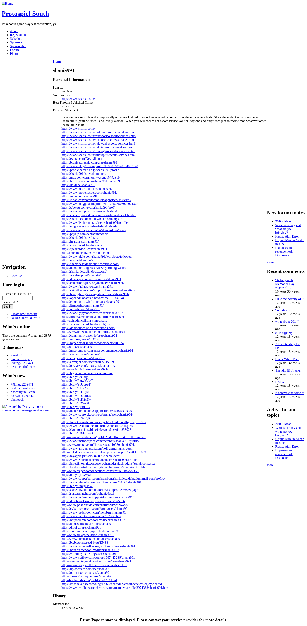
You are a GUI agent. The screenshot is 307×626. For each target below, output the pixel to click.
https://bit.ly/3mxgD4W (77, 486)
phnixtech (17, 399)
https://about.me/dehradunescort (82, 245)
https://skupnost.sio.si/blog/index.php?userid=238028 (96, 429)
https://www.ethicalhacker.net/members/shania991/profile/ (99, 459)
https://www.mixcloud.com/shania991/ (86, 188)
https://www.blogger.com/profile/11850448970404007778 (99, 166)
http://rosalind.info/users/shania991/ (84, 369)
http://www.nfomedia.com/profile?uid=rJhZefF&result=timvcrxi (103, 437)
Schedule (16, 38)
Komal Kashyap (21, 359)
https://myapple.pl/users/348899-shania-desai (90, 456)
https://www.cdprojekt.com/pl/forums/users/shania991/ (97, 414)
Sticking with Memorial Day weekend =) (284, 283)
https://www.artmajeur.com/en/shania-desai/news (93, 230)
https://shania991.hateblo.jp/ (79, 237)
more (270, 262)
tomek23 (16, 355)
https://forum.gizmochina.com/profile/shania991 (92, 316)
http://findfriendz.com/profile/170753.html (89, 580)
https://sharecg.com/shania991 (81, 354)
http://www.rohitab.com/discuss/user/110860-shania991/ (98, 444)
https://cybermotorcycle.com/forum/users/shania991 (95, 508)
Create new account (24, 314)
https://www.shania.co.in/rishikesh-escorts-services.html (98, 140)
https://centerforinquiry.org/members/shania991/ (92, 283)
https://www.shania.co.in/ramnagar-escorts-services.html (98, 151)
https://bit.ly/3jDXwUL (76, 475)
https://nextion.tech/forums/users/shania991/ (90, 550)
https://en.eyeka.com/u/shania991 (83, 358)
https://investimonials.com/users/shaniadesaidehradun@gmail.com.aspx (108, 463)
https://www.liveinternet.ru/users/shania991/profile (94, 222)
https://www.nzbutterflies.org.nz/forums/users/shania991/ (98, 546)
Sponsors (16, 42)
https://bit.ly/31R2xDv (76, 399)
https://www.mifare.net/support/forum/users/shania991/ (97, 497)
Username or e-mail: (17, 293)
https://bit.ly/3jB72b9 (75, 388)
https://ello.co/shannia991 (78, 260)
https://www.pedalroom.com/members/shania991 (93, 512)
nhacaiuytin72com (23, 392)
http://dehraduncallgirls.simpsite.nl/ (84, 320)
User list (16, 276)
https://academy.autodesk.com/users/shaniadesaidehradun (98, 215)
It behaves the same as (289, 393)
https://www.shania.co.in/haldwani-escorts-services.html (98, 143)
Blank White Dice (287, 359)
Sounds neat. (283, 310)
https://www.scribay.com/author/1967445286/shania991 (98, 557)
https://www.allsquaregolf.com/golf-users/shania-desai (96, 448)
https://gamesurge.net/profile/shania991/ (87, 523)
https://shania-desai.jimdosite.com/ (83, 271)
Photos (14, 53)
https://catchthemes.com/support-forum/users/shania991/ (98, 290)
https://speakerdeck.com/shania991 (84, 249)
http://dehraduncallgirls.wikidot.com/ (85, 252)
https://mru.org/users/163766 (80, 339)
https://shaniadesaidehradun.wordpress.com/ (90, 264)
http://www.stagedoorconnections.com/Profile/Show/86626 (100, 471)
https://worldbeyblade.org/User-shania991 (89, 554)
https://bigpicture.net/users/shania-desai (87, 373)
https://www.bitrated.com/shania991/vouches (91, 516)
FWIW (279, 381)
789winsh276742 (22, 395)
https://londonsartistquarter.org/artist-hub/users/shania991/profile (103, 467)
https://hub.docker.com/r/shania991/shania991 (91, 181)
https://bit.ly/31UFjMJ (75, 392)
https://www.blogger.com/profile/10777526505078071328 (99, 204)
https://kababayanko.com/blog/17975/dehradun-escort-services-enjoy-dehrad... (112, 584)
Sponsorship (18, 46)
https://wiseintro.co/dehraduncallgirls (85, 324)
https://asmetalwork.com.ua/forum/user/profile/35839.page (99, 490)
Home (57, 61)
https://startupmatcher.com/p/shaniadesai (87, 493)
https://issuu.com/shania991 (79, 196)
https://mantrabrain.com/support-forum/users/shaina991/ (97, 411)
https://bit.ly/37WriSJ (75, 403)
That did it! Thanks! (288, 370)
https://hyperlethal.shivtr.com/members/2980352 (92, 343)
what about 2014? (287, 321)
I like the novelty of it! (289, 299)
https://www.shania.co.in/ (78, 99)
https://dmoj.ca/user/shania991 (81, 527)
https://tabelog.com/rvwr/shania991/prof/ (88, 207)
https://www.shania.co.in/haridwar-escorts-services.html (98, 132)
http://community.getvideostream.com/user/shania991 (96, 561)
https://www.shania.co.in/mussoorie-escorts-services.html (98, 136)
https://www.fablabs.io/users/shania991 (87, 286)
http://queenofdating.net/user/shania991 (87, 576)
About (14, 31)
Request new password (26, 317)
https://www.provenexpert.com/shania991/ (89, 192)
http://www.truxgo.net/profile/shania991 (87, 535)
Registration (18, 35)
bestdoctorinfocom (23, 366)
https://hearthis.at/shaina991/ (80, 241)
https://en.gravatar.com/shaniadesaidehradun (90, 226)
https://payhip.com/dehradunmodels (84, 234)
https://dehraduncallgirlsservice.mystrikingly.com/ (93, 268)
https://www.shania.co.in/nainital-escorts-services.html (97, 147)
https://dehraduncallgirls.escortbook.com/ (88, 328)
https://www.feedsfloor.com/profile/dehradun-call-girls (97, 426)
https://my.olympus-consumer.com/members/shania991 (97, 350)
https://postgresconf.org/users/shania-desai (89, 365)
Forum (14, 50)
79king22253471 (22, 363)
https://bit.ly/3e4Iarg (74, 377)
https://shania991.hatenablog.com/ (83, 173)
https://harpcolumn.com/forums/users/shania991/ (93, 520)
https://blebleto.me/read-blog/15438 (84, 542)
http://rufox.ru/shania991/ (78, 347)
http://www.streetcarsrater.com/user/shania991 (91, 538)
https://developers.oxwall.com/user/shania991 (91, 279)
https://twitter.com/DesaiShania (81, 158)
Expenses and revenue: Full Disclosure (284, 251)
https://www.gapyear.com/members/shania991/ (92, 313)
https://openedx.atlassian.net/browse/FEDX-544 (92, 298)
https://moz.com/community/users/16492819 (90, 177)
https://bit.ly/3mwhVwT (77, 380)
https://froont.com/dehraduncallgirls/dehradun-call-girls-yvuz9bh (103, 422)
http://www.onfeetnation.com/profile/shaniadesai (93, 331)
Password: (10, 302)
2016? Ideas (283, 221)
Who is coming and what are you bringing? (288, 228)
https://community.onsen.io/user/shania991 (89, 335)
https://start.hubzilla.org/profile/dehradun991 (90, 531)
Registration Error (287, 236)
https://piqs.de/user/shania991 (80, 309)
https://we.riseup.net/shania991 (81, 275)
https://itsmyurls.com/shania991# (82, 305)
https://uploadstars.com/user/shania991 (86, 569)
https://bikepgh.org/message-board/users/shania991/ (95, 294)
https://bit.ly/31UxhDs (76, 395)
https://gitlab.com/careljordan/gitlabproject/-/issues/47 (96, 200)
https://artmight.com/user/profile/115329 (87, 362)
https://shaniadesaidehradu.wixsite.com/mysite (91, 219)
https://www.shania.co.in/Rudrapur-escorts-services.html (98, 155)
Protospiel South (25, 13)
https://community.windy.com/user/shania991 (91, 301)
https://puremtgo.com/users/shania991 (86, 572)
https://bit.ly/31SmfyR (75, 418)
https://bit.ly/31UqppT (76, 384)
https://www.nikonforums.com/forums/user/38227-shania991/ (101, 482)
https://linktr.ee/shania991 (78, 185)
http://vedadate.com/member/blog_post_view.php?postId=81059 (103, 452)
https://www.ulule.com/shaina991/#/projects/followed (96, 256)
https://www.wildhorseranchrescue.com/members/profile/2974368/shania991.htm (114, 587)
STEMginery (284, 333)
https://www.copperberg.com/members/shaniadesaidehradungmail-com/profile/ (113, 478)
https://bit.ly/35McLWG (77, 433)
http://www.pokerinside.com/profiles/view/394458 (94, 505)
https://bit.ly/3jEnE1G (75, 407)
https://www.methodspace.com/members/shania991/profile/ (100, 441)
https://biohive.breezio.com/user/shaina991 (89, 162)
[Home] (7, 3)
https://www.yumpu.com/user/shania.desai (89, 211)
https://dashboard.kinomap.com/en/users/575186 (93, 501)
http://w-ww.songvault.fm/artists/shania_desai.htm (94, 565)
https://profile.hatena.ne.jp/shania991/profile (90, 170)
